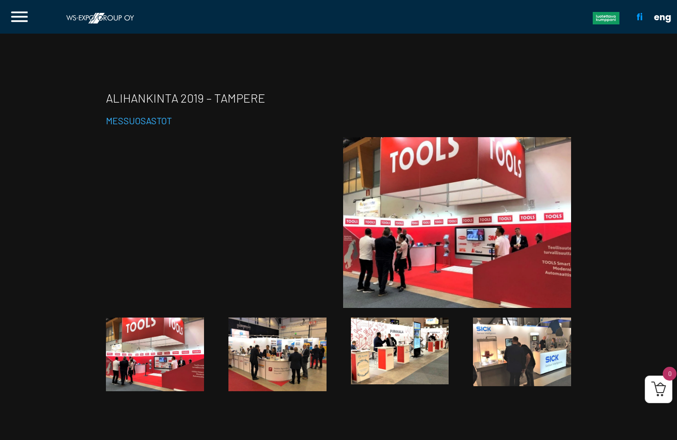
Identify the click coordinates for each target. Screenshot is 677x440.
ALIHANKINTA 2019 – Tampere (185, 98)
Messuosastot (139, 120)
